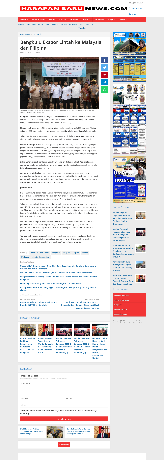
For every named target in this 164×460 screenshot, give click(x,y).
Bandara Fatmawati (40, 252)
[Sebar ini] (104, 60)
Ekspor (66, 252)
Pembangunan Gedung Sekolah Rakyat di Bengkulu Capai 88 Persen (51, 283)
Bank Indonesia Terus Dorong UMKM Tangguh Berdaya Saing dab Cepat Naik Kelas (78, 431)
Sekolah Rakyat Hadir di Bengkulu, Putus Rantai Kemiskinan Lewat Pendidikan (56, 272)
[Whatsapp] (104, 89)
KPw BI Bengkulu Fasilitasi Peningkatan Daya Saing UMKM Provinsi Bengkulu (32, 431)
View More (64, 444)
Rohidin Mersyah (120, 309)
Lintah (85, 252)
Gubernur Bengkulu (121, 300)
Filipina (76, 252)
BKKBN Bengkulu (120, 314)
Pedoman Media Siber (120, 323)
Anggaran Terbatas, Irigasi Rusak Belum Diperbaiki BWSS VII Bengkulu (38, 302)
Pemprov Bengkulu (121, 295)
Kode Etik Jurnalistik (135, 323)
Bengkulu (56, 252)
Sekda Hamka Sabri (41, 257)
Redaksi (138, 321)
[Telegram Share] (104, 82)
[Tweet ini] (104, 67)
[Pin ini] (104, 75)
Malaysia (25, 257)
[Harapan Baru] (73, 8)
